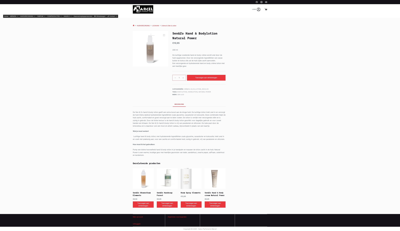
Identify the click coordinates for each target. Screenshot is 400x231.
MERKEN (13, 16)
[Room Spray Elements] (191, 178)
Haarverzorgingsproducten (83, 16)
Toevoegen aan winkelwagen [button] (143, 204)
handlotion (193, 92)
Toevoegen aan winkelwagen (206, 78)
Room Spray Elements (191, 193)
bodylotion (182, 92)
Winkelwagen (100, 16)
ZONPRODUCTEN (53, 16)
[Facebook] (257, 2)
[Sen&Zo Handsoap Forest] (167, 178)
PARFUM (40, 16)
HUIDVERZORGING (26, 16)
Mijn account (138, 217)
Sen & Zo (205, 89)
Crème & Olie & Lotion (192, 89)
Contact (112, 16)
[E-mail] (266, 2)
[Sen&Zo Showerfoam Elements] (143, 178)
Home (6, 16)
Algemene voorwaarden (177, 217)
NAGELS (67, 16)
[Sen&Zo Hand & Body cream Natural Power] (215, 178)
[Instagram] (261, 2)
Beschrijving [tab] (179, 104)
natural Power (205, 92)
